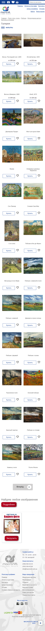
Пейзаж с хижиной (12, 318)
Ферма (12, 169)
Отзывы (42, 9)
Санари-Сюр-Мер (33, 206)
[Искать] (43, 2)
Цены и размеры (32, 9)
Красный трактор (12, 430)
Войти (33, 11)
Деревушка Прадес (12, 131)
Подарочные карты (28, 595)
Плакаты (25, 582)
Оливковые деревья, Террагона (33, 169)
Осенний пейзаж (33, 393)
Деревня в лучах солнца (33, 318)
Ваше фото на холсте (29, 585)
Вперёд (20, 487)
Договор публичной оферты (32, 615)
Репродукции (26, 580)
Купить (8, 64)
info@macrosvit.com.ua (29, 569)
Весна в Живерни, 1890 (12, 94)
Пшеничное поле (12, 393)
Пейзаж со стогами (33, 430)
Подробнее (9, 504)
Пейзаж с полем (33, 355)
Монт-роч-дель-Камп (33, 131)
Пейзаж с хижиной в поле (33, 281)
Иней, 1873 (33, 94)
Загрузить (11, 538)
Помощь (20, 6)
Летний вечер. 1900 (33, 57)
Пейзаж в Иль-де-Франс (33, 243)
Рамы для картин (28, 592)
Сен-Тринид (12, 206)
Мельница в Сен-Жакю (11, 281)
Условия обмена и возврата (11, 590)
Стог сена (12, 243)
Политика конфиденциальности (22, 616)
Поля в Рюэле (33, 467)
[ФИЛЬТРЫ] (3, 27)
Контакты (41, 6)
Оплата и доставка (30, 6)
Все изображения (28, 590)
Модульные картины (29, 577)
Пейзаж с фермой (12, 355)
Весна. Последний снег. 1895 (11, 57)
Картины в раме (27, 587)
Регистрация (40, 11)
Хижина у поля (12, 467)
